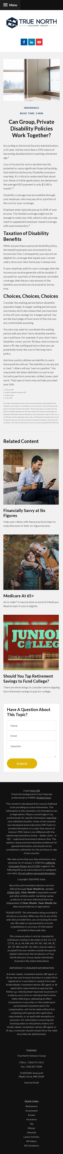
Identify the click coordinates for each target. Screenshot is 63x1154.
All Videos (31, 1141)
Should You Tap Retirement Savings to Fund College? (28, 678)
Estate (31, 1115)
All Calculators (31, 1145)
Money (31, 1128)
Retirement (32, 1106)
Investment (31, 1110)
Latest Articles (31, 1136)
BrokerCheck (44, 797)
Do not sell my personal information (36, 873)
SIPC (17, 892)
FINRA (10, 892)
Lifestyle (31, 1132)
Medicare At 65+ (18, 595)
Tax (31, 1123)
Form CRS (35, 790)
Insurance (31, 1119)
